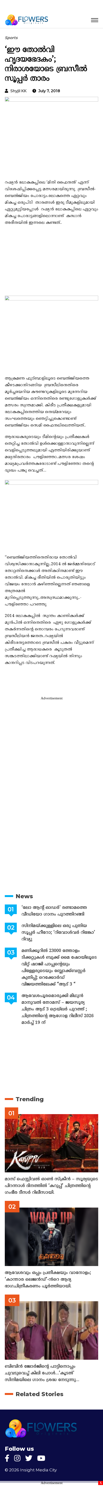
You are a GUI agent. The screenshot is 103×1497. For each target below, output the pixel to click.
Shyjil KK (18, 91)
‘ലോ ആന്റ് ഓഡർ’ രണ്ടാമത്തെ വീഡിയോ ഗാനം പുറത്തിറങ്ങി (54, 911)
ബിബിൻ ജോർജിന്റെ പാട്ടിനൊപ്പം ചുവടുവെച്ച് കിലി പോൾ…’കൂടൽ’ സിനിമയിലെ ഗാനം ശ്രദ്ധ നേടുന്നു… (42, 1373)
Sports (11, 37)
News (24, 896)
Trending (30, 1099)
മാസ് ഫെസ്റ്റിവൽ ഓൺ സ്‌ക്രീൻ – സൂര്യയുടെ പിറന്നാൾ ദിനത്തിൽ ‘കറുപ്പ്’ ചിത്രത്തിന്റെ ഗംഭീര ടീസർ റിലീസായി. (51, 1185)
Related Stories (39, 1394)
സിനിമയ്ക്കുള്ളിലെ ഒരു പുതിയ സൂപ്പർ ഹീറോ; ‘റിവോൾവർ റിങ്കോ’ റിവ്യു (58, 932)
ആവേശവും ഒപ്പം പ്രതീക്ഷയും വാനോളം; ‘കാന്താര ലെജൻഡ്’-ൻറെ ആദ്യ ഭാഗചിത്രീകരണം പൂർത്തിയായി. (48, 1279)
